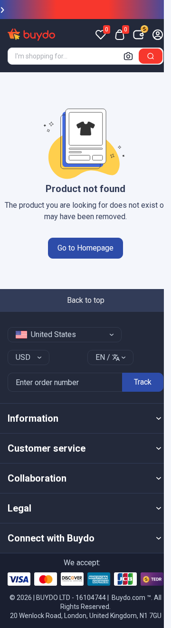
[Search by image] (128, 56)
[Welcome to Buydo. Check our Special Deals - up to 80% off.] (85, 9)
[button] (85, 418)
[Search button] (150, 56)
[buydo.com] (31, 35)
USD (23, 357)
